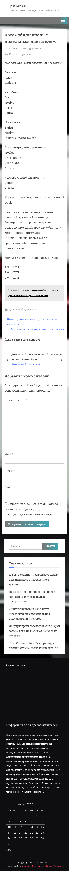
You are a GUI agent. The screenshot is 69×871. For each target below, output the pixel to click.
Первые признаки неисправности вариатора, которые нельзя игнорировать (32, 596)
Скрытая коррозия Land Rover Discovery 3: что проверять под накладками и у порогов (29, 613)
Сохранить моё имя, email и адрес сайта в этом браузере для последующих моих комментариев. (31, 509)
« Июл (10, 850)
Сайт (8, 487)
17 (9, 832)
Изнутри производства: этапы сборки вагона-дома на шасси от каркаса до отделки (34, 630)
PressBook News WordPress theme (41, 866)
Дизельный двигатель (23, 309)
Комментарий (16, 400)
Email (10, 470)
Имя (9, 454)
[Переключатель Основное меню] (63, 20)
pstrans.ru (19, 6)
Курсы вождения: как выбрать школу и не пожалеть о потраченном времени (34, 579)
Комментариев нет (21, 54)
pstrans (37, 48)
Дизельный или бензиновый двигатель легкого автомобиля (36, 357)
